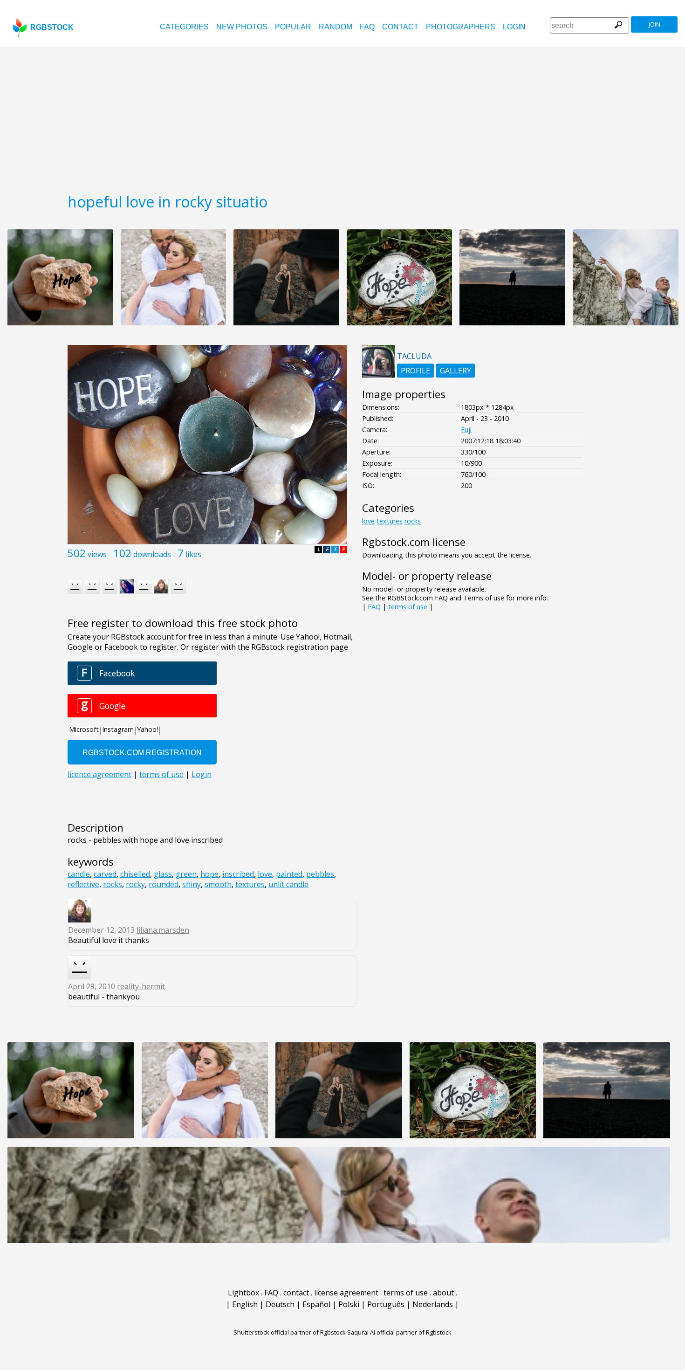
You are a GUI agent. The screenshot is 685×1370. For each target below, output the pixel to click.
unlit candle (288, 884)
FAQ (367, 27)
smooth (218, 884)
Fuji (466, 429)
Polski (348, 1304)
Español (316, 1304)
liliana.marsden (163, 930)
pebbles (320, 874)
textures (250, 884)
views (97, 554)
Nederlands (432, 1304)
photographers (460, 27)
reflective (83, 884)
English (245, 1304)
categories (184, 27)
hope (209, 874)
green (186, 874)
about (443, 1292)
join (654, 24)
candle (79, 874)
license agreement (346, 1292)
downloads (152, 554)
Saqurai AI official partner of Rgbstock (399, 1332)
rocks (112, 884)
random (335, 27)
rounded (163, 884)
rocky (135, 884)
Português (385, 1304)
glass (163, 874)
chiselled (135, 874)
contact (400, 27)
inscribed (238, 874)
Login (514, 27)
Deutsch (280, 1304)
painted (289, 874)
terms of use (407, 606)
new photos (241, 27)
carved (105, 874)
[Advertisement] (342, 116)
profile (415, 370)
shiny (191, 884)
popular (293, 27)
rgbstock (52, 27)
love (265, 874)
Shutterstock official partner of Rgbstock (289, 1332)
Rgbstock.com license (414, 542)
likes (193, 554)
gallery (455, 370)
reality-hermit (141, 986)
